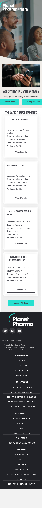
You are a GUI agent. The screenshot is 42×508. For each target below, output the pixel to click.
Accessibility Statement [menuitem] (27, 347)
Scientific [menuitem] (21, 423)
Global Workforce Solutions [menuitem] (21, 407)
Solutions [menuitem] (22, 382)
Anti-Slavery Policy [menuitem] (10, 347)
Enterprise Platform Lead (17, 119)
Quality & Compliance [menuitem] (22, 433)
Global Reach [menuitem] (21, 370)
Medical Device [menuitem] (21, 469)
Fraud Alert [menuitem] (8, 350)
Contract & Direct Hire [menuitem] (21, 387)
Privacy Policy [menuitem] (9, 345)
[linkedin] (12, 331)
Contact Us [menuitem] (21, 375)
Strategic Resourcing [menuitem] (21, 392)
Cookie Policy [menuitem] (20, 345)
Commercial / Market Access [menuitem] (22, 443)
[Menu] (39, 6)
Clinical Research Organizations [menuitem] (21, 474)
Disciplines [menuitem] (21, 413)
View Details (21, 152)
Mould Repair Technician (16, 165)
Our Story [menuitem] (21, 361)
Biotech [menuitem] (21, 460)
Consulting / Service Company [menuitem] (21, 484)
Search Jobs (9, 102)
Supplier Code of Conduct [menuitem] (22, 350)
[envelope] (5, 331)
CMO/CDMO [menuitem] (21, 479)
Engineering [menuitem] (21, 438)
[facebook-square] (19, 331)
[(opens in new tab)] (9, 6)
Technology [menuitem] (21, 428)
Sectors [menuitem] (22, 449)
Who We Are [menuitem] (22, 355)
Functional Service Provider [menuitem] (21, 402)
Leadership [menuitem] (22, 366)
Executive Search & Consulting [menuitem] (21, 397)
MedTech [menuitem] (22, 464)
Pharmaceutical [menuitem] (21, 455)
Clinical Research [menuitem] (21, 419)
